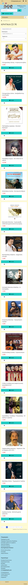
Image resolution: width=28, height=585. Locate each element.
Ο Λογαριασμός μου (16, 1)
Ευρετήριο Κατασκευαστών (6, 560)
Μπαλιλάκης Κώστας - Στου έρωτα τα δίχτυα (13, 191)
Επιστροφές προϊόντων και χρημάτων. (8, 542)
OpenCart (7, 581)
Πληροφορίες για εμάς (5, 539)
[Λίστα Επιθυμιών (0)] (23, 1)
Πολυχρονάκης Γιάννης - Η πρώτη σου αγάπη (14, 62)
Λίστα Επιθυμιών (4, 575)
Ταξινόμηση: (5, 31)
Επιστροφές (3, 551)
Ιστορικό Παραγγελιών (5, 574)
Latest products (4, 565)
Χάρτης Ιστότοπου (4, 553)
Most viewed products (5, 566)
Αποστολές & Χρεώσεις (5, 545)
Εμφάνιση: (4, 36)
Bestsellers (3, 563)
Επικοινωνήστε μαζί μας (5, 550)
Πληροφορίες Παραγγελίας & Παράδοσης (9, 541)
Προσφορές (3, 568)
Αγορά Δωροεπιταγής (5, 561)
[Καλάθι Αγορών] (25, 1)
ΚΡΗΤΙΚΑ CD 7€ (6, 20)
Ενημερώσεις (3, 577)
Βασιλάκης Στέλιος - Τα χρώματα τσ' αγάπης (13, 481)
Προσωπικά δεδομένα (5, 544)
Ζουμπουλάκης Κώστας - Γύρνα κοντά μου (13, 352)
